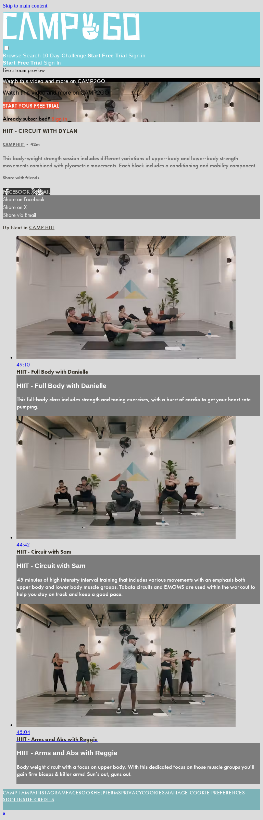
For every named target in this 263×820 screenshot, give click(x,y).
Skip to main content (25, 6)
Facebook (17, 191)
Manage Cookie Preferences (205, 792)
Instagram (51, 792)
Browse (13, 55)
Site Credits (38, 799)
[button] (6, 48)
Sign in (136, 55)
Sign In (52, 63)
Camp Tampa (19, 792)
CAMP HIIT (14, 144)
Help (99, 792)
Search (32, 55)
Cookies (153, 792)
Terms (113, 792)
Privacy (131, 792)
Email (43, 191)
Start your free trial (31, 105)
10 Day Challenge (64, 55)
